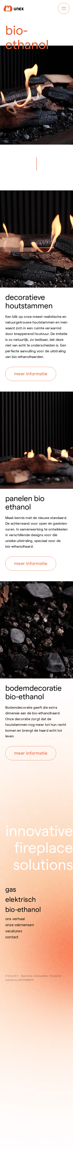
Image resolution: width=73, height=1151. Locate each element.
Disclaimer (56, 975)
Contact (11, 937)
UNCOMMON (25, 979)
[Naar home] (14, 8)
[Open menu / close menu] (63, 8)
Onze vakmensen (19, 925)
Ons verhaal (15, 919)
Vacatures (13, 931)
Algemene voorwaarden (34, 975)
